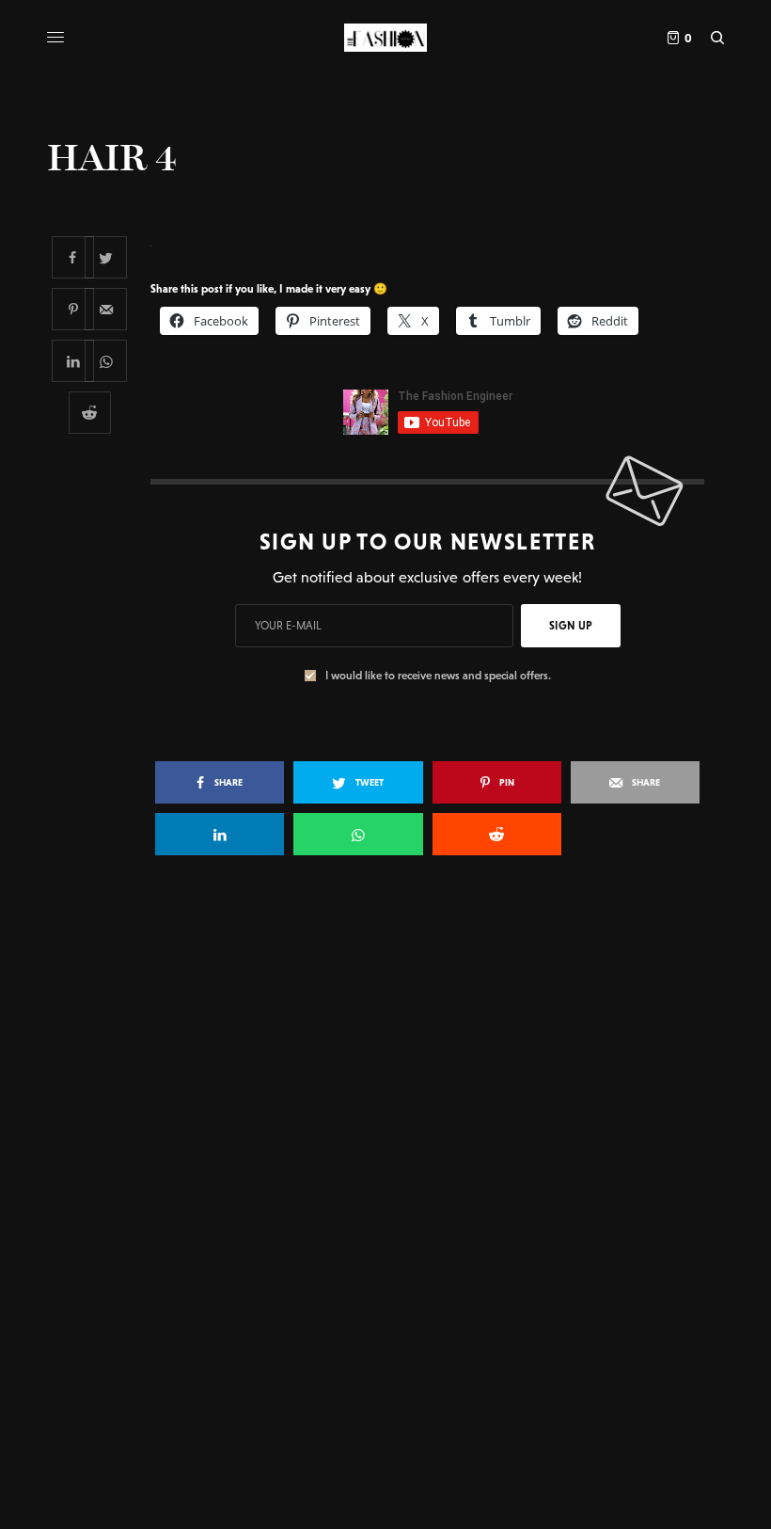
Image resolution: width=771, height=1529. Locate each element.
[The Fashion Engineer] (385, 38)
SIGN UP (570, 625)
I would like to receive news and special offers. (438, 675)
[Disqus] (385, 1142)
